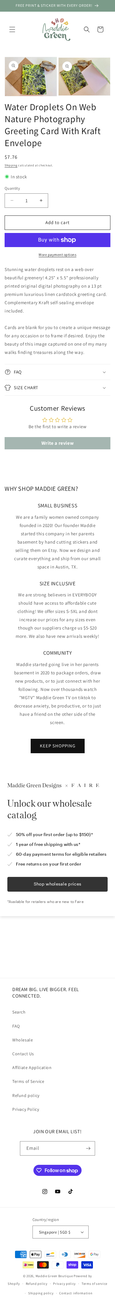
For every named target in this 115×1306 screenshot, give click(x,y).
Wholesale (22, 1040)
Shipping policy (41, 1293)
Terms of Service (28, 1081)
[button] (12, 29)
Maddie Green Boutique (54, 1276)
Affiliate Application (32, 1067)
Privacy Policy (25, 1109)
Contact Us (23, 1053)
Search (19, 1012)
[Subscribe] (88, 1148)
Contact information (75, 1293)
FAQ (16, 1026)
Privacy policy (64, 1283)
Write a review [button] (57, 443)
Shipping (11, 165)
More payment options (57, 254)
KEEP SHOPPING (57, 746)
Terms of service (94, 1283)
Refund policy (26, 1095)
